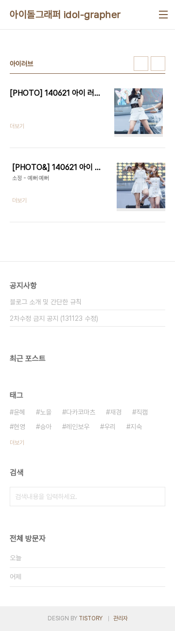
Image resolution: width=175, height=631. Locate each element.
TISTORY (91, 618)
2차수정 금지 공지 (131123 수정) (54, 318)
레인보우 (77, 427)
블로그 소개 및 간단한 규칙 (46, 302)
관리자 (120, 618)
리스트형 (158, 63)
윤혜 (19, 412)
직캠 (142, 412)
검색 (155, 496)
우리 (110, 427)
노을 (46, 412)
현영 (19, 427)
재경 (116, 412)
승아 (46, 427)
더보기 (17, 442)
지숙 (136, 427)
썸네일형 (141, 63)
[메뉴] (163, 14)
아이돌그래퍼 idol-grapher (65, 14)
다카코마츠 (80, 412)
